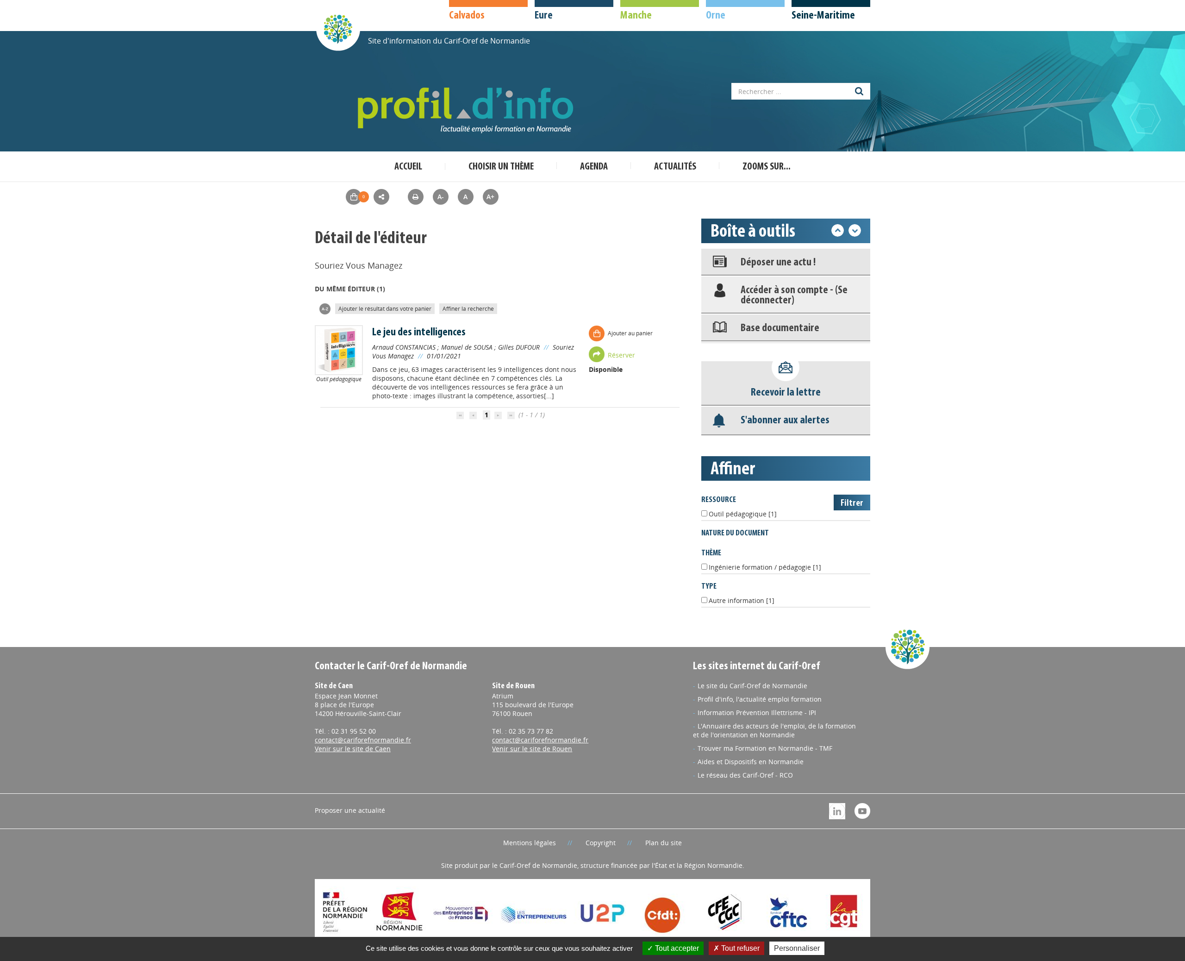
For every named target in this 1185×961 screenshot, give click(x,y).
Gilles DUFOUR (519, 347)
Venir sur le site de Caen (353, 748)
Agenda (594, 167)
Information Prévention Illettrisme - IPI (757, 712)
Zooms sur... (766, 167)
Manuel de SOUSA (467, 347)
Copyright (601, 842)
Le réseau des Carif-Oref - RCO (745, 775)
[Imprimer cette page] (416, 196)
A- (440, 196)
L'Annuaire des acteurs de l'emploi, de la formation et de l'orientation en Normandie (774, 730)
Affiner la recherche (468, 309)
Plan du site (663, 842)
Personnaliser (797, 948)
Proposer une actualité (350, 810)
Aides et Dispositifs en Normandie (751, 761)
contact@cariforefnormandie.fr (363, 739)
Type (709, 586)
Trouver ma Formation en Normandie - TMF (765, 748)
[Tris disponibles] (325, 308)
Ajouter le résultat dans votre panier (384, 309)
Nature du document (735, 533)
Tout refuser (739, 948)
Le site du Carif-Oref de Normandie (752, 685)
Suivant (854, 230)
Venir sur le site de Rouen (532, 748)
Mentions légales (529, 842)
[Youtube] (862, 810)
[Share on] (381, 197)
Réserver (621, 355)
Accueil (408, 167)
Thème (711, 553)
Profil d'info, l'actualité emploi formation (760, 699)
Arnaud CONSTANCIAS (404, 347)
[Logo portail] (467, 110)
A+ (490, 196)
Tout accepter (676, 948)
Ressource (718, 500)
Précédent (837, 230)
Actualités (675, 167)
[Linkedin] (837, 810)
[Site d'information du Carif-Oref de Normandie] (338, 28)
